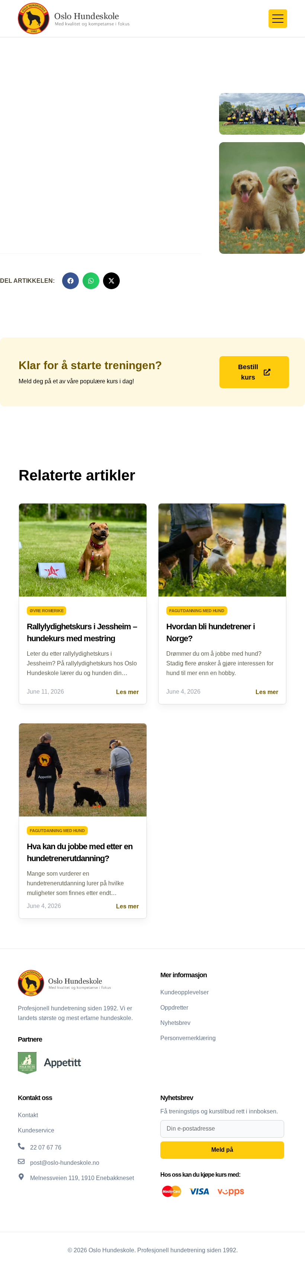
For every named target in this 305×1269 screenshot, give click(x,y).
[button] (70, 280)
